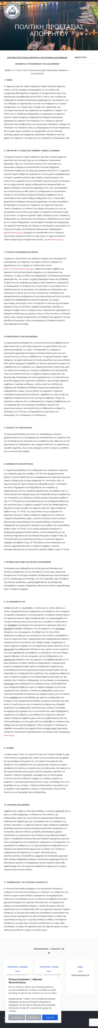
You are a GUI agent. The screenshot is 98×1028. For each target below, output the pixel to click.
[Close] (58, 977)
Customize (16, 1017)
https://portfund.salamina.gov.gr (18, 268)
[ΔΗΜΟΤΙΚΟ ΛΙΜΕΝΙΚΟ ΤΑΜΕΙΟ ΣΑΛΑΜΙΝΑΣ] (12, 18)
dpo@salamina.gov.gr (54, 239)
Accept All (50, 1017)
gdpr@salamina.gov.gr (13, 232)
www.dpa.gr (9, 735)
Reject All (33, 1017)
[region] (33, 999)
